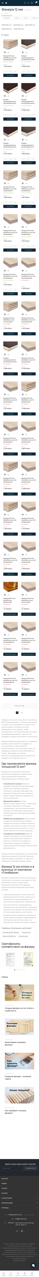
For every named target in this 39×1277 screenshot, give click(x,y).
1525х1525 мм (6, 25)
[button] (15, 970)
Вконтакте (17, 1231)
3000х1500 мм (19, 29)
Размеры (7, 18)
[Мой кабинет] (32, 3)
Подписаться (30, 1168)
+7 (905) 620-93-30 (14, 1215)
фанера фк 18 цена (19, 1260)
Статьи (4, 1188)
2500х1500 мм (7, 29)
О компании (7, 1198)
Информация (7, 1203)
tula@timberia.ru (21, 1219)
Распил (5, 1193)
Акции (4, 1183)
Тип (25, 18)
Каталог (5, 1178)
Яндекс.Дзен (22, 1231)
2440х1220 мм (18, 25)
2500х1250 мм (30, 25)
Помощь (5, 1208)
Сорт (17, 18)
